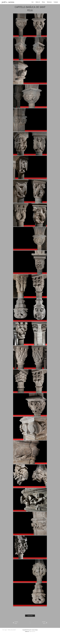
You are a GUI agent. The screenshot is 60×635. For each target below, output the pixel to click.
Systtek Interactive (32, 631)
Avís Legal (4, 630)
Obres (43, 2)
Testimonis (49, 2)
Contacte (56, 2)
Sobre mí (38, 2)
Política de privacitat (12, 630)
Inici (33, 2)
